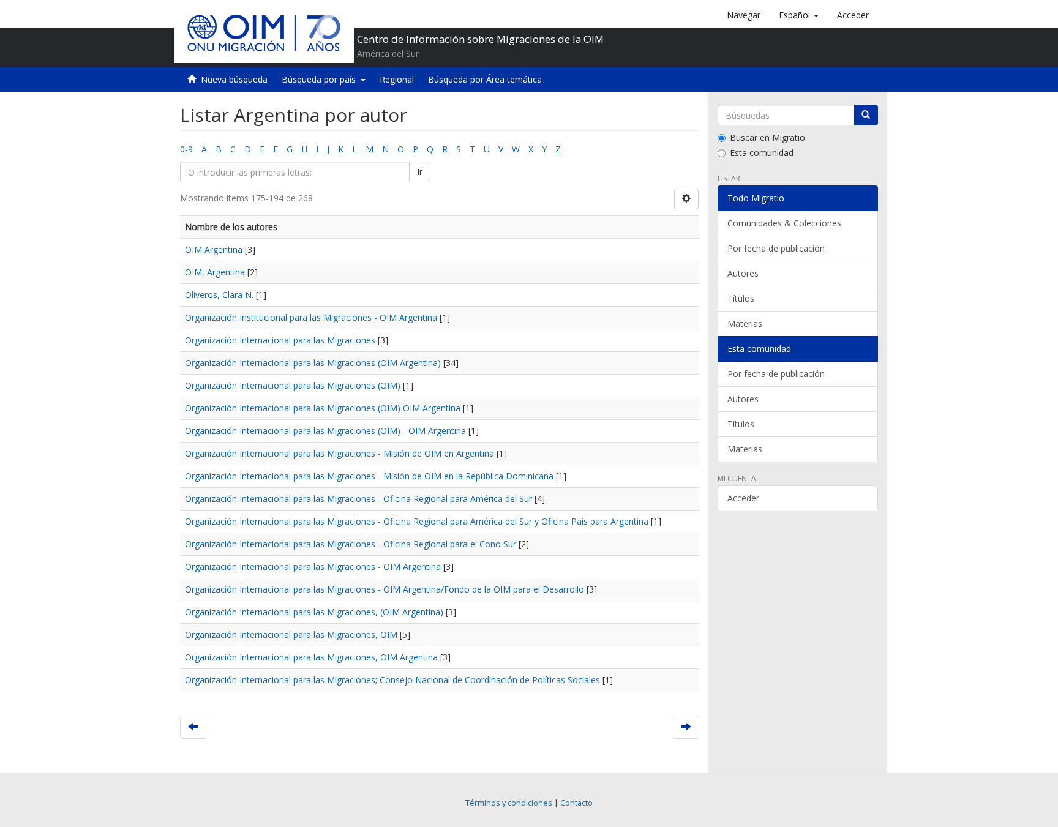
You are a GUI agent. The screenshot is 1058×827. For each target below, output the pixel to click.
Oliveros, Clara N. (219, 295)
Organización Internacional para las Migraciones (280, 340)
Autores (743, 273)
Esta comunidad (762, 153)
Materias (744, 323)
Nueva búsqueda (234, 79)
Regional (397, 79)
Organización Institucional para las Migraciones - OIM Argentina (311, 317)
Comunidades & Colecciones (784, 223)
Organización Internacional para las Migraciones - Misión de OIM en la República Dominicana (369, 476)
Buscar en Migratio (767, 137)
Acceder (743, 498)
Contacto (576, 803)
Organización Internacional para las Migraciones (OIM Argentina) (313, 363)
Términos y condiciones (508, 803)
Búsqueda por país (321, 79)
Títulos (740, 298)
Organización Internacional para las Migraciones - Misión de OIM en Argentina (339, 453)
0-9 (186, 149)
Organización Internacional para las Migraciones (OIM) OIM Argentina (322, 408)
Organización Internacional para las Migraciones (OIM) (292, 385)
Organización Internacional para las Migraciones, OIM (291, 634)
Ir (419, 172)
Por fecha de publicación (776, 248)
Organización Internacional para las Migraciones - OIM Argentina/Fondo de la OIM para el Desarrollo (384, 589)
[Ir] (866, 115)
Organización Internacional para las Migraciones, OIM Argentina (311, 657)
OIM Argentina (213, 249)
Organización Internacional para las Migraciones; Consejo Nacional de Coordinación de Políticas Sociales (392, 680)
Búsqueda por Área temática (485, 79)
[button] (799, 15)
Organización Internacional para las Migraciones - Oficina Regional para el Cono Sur (350, 544)
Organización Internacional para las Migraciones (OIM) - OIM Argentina (325, 430)
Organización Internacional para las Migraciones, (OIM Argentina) (314, 612)
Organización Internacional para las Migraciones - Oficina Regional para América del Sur (358, 498)
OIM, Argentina (215, 272)
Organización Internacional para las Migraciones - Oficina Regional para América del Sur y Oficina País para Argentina (416, 521)
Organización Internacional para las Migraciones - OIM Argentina (313, 566)
